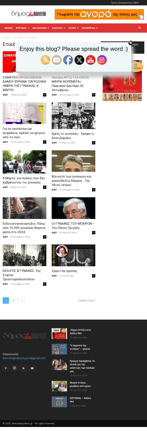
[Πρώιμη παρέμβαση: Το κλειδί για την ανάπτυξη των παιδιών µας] (59, 364)
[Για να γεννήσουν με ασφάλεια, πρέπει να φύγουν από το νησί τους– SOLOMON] (24, 113)
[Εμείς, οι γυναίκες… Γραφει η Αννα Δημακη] (73, 115)
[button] (139, 28)
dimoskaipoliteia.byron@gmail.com (24, 358)
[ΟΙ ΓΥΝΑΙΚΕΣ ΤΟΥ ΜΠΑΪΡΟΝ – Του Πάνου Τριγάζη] (73, 208)
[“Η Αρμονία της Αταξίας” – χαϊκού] (59, 349)
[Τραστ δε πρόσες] (73, 255)
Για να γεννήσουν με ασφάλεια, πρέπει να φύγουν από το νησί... (24, 133)
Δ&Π (5, 94)
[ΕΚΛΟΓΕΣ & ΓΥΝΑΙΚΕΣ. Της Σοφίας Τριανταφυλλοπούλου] (24, 255)
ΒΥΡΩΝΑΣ (21, 27)
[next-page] (21, 300)
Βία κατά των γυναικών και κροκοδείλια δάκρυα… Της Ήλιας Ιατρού (72, 180)
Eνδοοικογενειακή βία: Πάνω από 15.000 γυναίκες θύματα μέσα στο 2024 (24, 228)
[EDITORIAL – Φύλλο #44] (59, 401)
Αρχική (8, 27)
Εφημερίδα (88, 27)
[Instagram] (14, 368)
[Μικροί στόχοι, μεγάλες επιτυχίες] (59, 386)
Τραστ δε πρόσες (64, 271)
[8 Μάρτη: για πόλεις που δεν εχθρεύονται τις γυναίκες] (24, 162)
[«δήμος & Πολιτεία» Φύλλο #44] (59, 333)
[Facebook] (6, 368)
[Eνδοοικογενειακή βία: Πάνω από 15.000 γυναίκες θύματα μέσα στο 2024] (24, 208)
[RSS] (23, 368)
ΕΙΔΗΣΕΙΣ (57, 27)
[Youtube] (32, 368)
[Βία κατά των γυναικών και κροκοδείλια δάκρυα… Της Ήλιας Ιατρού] (73, 161)
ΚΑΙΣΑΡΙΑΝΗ (39, 27)
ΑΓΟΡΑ (72, 27)
